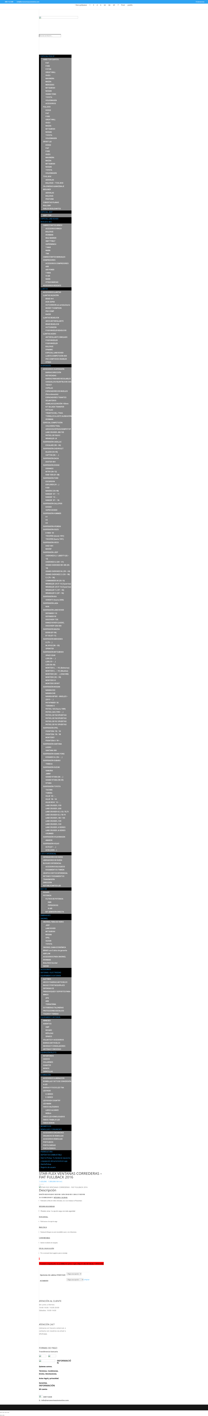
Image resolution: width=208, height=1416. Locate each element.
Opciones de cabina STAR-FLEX (52, 1275)
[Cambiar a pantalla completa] (3, 1412)
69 (114, 5)
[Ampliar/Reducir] (1, 1412)
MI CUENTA (51, 42)
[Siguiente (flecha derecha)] (3, 1415)
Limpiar (86, 1279)
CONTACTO (51, 50)
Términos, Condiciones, (48, 1371)
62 (105, 5)
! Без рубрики (81, 5)
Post (123, 5)
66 (109, 5)
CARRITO (51, 46)
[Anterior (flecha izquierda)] (1, 1415)
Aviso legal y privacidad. (49, 1378)
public (130, 5)
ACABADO (44, 1281)
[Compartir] (6, 1412)
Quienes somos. (45, 1366)
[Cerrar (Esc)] (8, 1412)
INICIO (51, 38)
